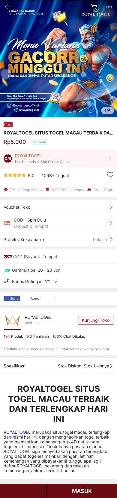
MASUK (82, 491)
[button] (108, 6)
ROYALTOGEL (18, 432)
